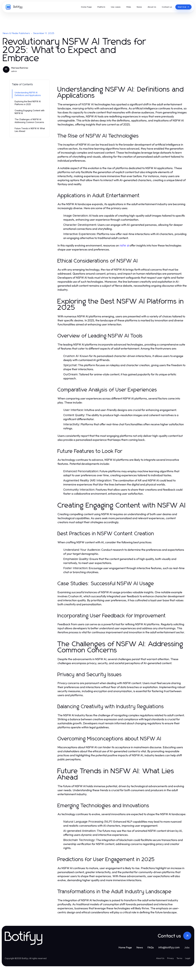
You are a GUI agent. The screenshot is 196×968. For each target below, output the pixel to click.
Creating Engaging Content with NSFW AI (29, 111)
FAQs (151, 947)
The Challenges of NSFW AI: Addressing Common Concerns (29, 120)
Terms (179, 958)
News (139, 947)
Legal (187, 958)
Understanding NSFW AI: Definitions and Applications (28, 93)
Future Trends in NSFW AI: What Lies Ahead (30, 129)
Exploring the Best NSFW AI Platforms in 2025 (28, 102)
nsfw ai (124, 245)
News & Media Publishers (16, 33)
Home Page (125, 947)
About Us (160, 958)
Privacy (170, 958)
